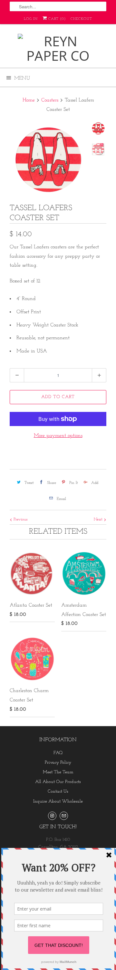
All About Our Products (58, 781)
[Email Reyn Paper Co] (64, 816)
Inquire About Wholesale (58, 801)
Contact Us (58, 791)
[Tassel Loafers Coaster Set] (48, 159)
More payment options (58, 435)
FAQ (58, 753)
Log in (31, 19)
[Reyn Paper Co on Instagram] (52, 816)
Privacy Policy (58, 762)
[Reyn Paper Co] (58, 48)
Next (99, 519)
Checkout (81, 19)
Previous (19, 519)
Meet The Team (58, 772)
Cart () (56, 19)
